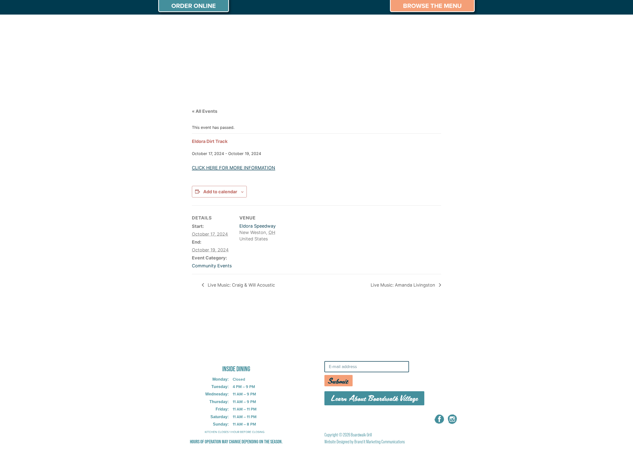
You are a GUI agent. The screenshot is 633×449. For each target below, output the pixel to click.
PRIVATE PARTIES (239, 24)
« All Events (204, 111)
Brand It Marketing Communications (379, 441)
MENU (202, 24)
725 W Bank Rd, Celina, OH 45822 (228, 355)
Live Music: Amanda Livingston (403, 285)
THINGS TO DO (381, 24)
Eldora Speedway (257, 226)
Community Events (212, 265)
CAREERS (419, 24)
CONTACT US (455, 24)
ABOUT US (173, 24)
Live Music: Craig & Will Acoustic (240, 285)
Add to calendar (220, 191)
